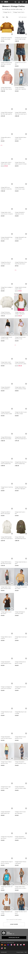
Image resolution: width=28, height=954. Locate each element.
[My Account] (19, 2)
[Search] (15, 2)
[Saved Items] (22, 2)
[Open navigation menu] (2, 2)
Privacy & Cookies (20, 952)
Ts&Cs (26, 952)
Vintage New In (7, 12)
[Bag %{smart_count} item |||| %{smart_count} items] (26, 2)
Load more (14, 924)
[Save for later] (12, 34)
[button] (2, 945)
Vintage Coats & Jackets (19, 12)
